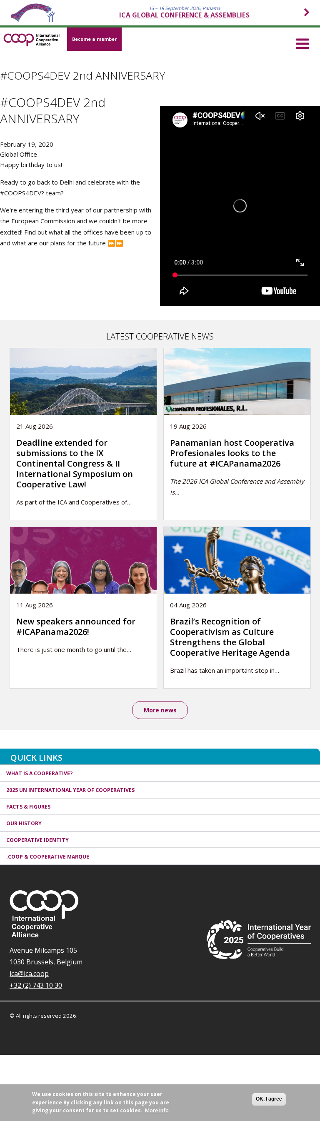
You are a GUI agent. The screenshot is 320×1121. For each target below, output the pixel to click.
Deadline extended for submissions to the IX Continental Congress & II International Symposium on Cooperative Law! (74, 463)
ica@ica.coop (29, 973)
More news (160, 710)
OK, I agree (269, 1099)
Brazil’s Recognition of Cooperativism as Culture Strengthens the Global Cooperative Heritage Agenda (230, 637)
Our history (24, 823)
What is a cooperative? (39, 773)
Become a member (94, 39)
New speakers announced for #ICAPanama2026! (75, 626)
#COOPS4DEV (20, 193)
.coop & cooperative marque (47, 856)
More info (157, 1110)
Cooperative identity (37, 840)
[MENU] (302, 42)
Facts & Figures (28, 806)
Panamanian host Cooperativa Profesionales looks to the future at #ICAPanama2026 (232, 453)
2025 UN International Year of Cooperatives (70, 790)
